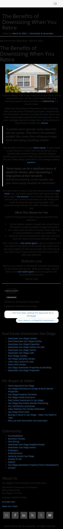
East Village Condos (17, 355)
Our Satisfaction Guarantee (21, 406)
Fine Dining (13, 441)
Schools (12, 467)
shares (44, 123)
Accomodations (15, 435)
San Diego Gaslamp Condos (21, 358)
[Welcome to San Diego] (4, 3)
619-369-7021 (8, 501)
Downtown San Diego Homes (22, 350)
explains (31, 162)
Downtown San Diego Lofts (21, 353)
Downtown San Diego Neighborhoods (26, 444)
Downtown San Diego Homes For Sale (26, 347)
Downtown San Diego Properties (24, 344)
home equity (39, 147)
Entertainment (15, 453)
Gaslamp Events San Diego (21, 456)
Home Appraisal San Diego (21, 385)
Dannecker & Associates (41, 33)
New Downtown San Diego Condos (25, 341)
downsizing (48, 101)
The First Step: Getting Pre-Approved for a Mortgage (31, 314)
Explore (11, 462)
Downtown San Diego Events (22, 447)
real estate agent (29, 243)
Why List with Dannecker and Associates (27, 420)
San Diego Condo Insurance (21, 397)
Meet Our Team (10, 506)
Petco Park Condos (17, 364)
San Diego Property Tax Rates (22, 394)
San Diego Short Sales (18, 411)
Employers (13, 450)
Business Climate (16, 438)
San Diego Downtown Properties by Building (29, 367)
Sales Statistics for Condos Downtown (26, 409)
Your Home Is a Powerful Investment (37, 320)
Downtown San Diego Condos (22, 338)
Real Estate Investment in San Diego (25, 400)
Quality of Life (15, 459)
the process (22, 196)
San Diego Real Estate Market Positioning (28, 403)
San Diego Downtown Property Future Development (33, 464)
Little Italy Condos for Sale (21, 361)
